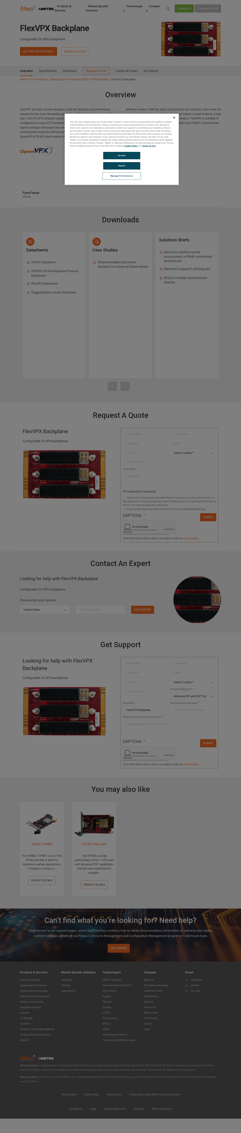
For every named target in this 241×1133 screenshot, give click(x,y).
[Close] (174, 117)
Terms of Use (149, 146)
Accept (121, 155)
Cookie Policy (130, 146)
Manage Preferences (121, 176)
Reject (121, 165)
